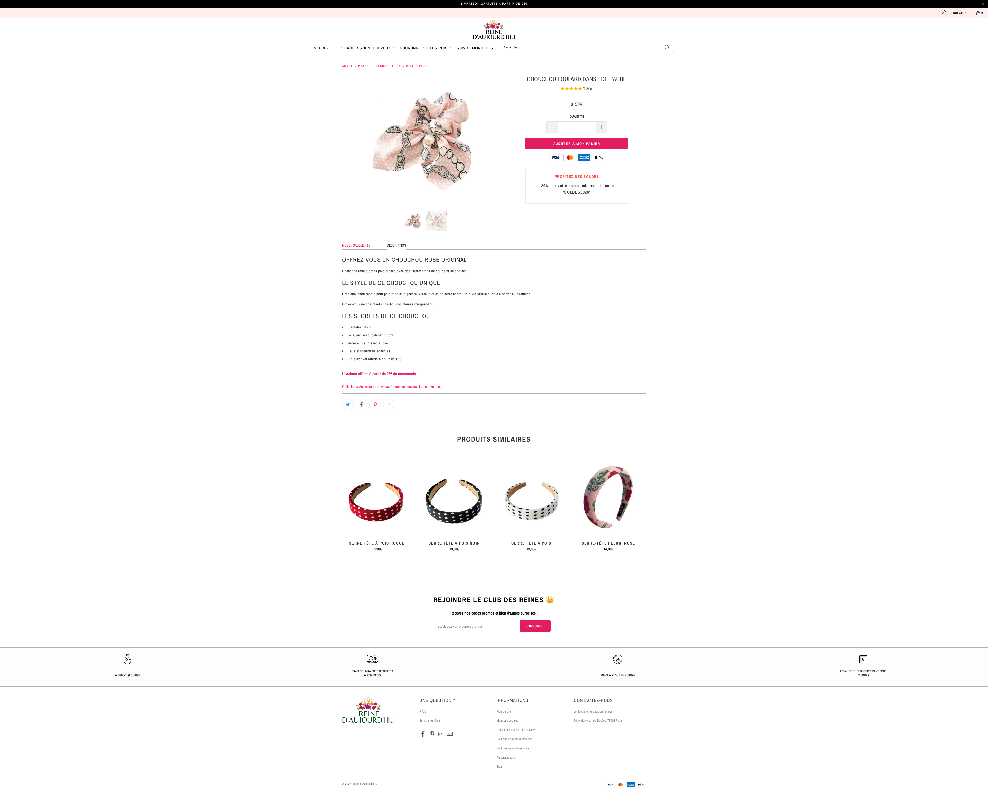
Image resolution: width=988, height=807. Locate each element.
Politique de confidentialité (513, 748)
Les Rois (439, 48)
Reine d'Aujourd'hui (364, 784)
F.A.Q (422, 711)
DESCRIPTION (396, 245)
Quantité (577, 116)
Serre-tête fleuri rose (608, 497)
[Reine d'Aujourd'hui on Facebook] (423, 734)
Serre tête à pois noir (454, 497)
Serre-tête (326, 48)
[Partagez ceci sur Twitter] (348, 404)
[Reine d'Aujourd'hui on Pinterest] (432, 734)
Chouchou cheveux (404, 386)
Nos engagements (356, 245)
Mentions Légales (507, 720)
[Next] (499, 138)
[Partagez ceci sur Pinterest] (375, 404)
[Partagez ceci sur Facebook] (361, 404)
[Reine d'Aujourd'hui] (494, 30)
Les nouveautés (430, 386)
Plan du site (504, 711)
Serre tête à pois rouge (377, 497)
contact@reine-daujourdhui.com (593, 711)
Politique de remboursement (514, 739)
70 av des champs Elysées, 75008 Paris (598, 720)
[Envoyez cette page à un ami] (388, 404)
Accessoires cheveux (374, 386)
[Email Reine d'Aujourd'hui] (450, 734)
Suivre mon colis (475, 48)
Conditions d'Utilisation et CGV (516, 729)
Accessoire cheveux (369, 48)
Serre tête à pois (531, 497)
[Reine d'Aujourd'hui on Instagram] (441, 734)
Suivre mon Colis (429, 720)
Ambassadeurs (506, 757)
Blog (499, 766)
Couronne (411, 48)
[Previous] (351, 138)
